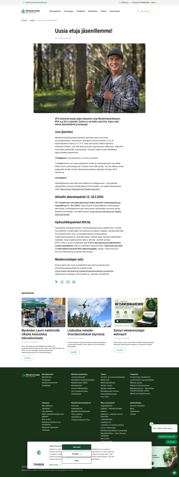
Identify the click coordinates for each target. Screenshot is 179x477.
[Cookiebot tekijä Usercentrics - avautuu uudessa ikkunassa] (39, 464)
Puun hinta (105, 397)
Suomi (153, 2)
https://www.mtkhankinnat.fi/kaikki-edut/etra (80, 189)
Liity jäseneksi (47, 411)
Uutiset (133, 414)
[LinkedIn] (68, 282)
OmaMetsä (80, 11)
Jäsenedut (46, 408)
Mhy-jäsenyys (47, 406)
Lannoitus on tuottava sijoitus (112, 425)
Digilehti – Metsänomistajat (111, 408)
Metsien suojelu (136, 383)
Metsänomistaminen (49, 383)
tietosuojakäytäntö (61, 470)
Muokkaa (75, 454)
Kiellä (77, 460)
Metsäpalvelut (55, 11)
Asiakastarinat (76, 408)
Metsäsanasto (76, 385)
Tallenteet (46, 430)
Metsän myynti (106, 385)
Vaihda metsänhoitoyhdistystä (36, 2)
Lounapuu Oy (106, 422)
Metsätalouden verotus (110, 391)
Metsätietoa (93, 11)
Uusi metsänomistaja (79, 391)
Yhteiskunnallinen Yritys (80, 420)
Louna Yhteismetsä (108, 428)
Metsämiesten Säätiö (79, 383)
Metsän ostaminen (108, 388)
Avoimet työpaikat (137, 406)
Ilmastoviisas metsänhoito (140, 377)
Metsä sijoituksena (108, 383)
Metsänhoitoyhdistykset (80, 411)
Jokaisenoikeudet (78, 377)
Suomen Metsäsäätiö (79, 388)
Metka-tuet (105, 380)
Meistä (103, 11)
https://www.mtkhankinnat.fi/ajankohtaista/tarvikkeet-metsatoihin (84, 271)
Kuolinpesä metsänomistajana (82, 380)
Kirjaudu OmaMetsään (141, 2)
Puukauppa (68, 11)
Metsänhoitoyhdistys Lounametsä (114, 430)
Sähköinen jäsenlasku (50, 427)
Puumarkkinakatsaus (109, 394)
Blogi (132, 408)
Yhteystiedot (115, 11)
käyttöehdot (73, 470)
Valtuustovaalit (106, 441)
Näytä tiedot (53, 465)
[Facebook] (62, 282)
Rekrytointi (105, 439)
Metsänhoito (47, 377)
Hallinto (104, 411)
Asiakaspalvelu (106, 406)
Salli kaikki (76, 447)
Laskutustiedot (106, 419)
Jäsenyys (125, 2)
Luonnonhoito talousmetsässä (142, 380)
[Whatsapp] (74, 282)
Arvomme (75, 406)
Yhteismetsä (76, 394)
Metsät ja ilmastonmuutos (140, 393)
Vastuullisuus (76, 417)
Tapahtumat (134, 411)
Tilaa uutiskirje (77, 414)
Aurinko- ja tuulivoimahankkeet (113, 377)
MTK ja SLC (46, 419)
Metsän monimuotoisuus (139, 385)
